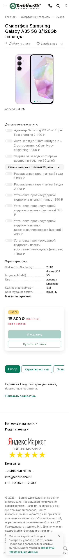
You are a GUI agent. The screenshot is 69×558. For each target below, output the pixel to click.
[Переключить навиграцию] (4, 6)
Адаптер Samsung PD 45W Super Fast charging (38, 132)
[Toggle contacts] (50, 6)
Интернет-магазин (19, 423)
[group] (34, 79)
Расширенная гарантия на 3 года (38, 186)
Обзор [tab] (12, 369)
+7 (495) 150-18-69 (18, 471)
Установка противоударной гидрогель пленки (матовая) (38, 210)
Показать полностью (20, 396)
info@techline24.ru (18, 477)
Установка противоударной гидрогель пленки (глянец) (38, 197)
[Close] (59, 536)
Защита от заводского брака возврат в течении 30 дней (35, 158)
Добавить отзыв (20, 43)
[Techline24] (25, 5)
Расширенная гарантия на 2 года (38, 176)
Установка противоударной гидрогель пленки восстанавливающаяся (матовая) (38, 247)
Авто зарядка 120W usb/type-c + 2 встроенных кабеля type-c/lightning (38, 145)
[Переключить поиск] (58, 6)
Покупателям (15, 429)
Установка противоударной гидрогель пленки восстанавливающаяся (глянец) (38, 227)
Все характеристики (18, 296)
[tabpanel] (34, 390)
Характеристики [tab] (37, 369)
